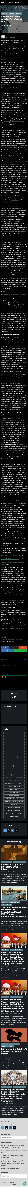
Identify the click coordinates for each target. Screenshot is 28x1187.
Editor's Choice (19, 765)
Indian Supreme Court (8, 641)
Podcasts (7, 801)
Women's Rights (14, 816)
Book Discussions (9, 742)
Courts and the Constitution (14, 759)
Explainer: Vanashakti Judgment (10, 1168)
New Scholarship (9, 798)
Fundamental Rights (18, 774)
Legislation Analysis (14, 792)
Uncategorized (9, 813)
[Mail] (16, 830)
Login (25, 659)
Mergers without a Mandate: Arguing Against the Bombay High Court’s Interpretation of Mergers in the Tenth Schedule (12, 1162)
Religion (21, 801)
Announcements (9, 733)
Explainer (8, 771)
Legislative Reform (14, 795)
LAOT (14, 871)
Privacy (14, 801)
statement (23, 250)
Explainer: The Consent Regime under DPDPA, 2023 (12, 1156)
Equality (14, 768)
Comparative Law (9, 750)
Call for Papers (14, 747)
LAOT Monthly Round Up (14, 786)
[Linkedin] (12, 830)
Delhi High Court (19, 762)
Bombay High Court (14, 736)
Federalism (19, 771)
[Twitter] (5, 830)
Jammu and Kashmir (14, 780)
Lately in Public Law (14, 789)
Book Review (20, 742)
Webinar (20, 813)
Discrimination (8, 765)
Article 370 (4, 13)
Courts (21, 756)
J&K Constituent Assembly (15, 72)
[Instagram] (8, 830)
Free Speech (7, 774)
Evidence (21, 768)
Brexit (4, 296)
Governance (8, 777)
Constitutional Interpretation (14, 753)
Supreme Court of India (15, 13)
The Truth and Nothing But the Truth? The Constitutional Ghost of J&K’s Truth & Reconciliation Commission (14, 912)
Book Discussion (14, 739)
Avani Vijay (13, 1103)
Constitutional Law (15, 639)
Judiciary (20, 783)
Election (7, 768)
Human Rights (19, 777)
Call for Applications (14, 745)
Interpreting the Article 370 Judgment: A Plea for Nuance (14, 1051)
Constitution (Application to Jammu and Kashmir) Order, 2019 (12, 420)
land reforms (15, 200)
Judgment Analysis (9, 783)
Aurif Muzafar (7, 25)
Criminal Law (8, 762)
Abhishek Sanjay (15, 966)
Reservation (14, 804)
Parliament (20, 798)
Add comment (4, 23)
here (14, 604)
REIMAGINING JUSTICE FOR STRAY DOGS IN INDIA (12, 867)
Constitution (19, 750)
